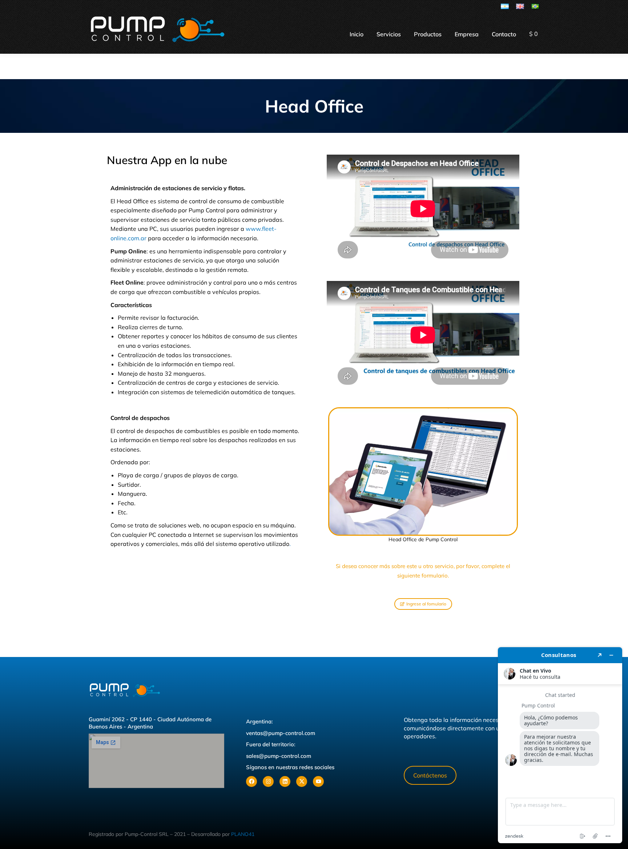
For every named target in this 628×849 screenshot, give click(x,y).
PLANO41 (242, 834)
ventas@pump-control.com (280, 733)
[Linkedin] (284, 781)
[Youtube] (318, 781)
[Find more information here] (560, 745)
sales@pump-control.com (278, 755)
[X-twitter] (301, 781)
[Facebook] (251, 781)
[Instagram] (268, 781)
